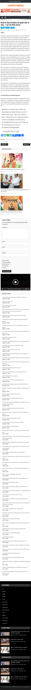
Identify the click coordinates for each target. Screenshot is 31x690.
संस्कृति (3, 594)
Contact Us (4, 623)
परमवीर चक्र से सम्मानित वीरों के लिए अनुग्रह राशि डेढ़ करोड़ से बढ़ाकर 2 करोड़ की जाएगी (16, 457)
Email (3, 247)
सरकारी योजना (4, 604)
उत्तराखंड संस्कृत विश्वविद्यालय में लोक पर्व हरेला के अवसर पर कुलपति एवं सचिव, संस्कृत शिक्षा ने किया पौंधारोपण (16, 503)
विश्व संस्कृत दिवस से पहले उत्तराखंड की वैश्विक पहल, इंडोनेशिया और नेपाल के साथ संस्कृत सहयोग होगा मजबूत (15, 403)
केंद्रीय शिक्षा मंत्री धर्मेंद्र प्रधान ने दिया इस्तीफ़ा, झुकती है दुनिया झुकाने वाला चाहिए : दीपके (15, 469)
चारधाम (3, 599)
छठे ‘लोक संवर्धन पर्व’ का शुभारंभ (7, 537)
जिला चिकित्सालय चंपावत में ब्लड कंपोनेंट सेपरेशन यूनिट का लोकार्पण (14, 315)
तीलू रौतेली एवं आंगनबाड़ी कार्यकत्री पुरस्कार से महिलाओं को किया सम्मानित (15, 384)
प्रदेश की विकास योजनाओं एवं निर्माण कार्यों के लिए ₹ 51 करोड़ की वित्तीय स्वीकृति (16, 490)
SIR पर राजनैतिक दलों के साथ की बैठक (9, 305)
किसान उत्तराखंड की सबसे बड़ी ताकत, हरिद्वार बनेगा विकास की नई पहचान (15, 486)
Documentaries (5, 610)
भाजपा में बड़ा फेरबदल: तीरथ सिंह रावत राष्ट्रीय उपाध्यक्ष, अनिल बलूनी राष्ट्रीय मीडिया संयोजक (15, 332)
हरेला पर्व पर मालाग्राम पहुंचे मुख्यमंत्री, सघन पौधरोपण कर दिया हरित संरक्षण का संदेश (16, 523)
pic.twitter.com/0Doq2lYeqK (10, 127)
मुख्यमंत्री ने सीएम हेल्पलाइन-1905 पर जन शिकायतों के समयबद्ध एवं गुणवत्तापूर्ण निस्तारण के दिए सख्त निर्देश (16, 437)
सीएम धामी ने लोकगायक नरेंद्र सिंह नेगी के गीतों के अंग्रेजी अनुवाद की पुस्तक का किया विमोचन (16, 362)
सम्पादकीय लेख (5, 607)
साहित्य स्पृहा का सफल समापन (7, 301)
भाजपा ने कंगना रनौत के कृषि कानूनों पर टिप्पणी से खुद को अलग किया (12, 169)
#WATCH (4, 109)
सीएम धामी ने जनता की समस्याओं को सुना (9, 337)
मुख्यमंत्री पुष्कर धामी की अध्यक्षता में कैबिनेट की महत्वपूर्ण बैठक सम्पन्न (14, 541)
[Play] (2, 289)
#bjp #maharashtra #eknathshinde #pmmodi (15, 139)
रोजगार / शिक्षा (4, 602)
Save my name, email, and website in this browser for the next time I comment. (6, 264)
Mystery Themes (15, 688)
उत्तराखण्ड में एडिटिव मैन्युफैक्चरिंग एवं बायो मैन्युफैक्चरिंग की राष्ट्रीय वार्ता (14, 567)
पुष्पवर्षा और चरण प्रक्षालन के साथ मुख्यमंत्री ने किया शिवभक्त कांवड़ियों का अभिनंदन (15, 413)
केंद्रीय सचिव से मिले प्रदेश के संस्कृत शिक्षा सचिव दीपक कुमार (13, 557)
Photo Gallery (5, 618)
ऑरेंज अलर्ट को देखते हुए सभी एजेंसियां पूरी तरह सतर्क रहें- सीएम (13, 408)
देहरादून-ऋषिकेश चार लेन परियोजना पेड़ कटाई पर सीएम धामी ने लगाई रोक (15, 498)
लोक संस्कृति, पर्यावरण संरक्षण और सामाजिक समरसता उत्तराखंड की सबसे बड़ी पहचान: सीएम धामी (15, 513)
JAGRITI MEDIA (15, 5)
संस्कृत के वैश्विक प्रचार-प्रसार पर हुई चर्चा (9, 376)
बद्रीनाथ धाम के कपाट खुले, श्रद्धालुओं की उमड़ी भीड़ (27, 144)
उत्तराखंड (7, 27)
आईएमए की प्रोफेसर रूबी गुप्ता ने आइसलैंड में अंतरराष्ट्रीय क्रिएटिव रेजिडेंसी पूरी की (16, 562)
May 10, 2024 (15, 131)
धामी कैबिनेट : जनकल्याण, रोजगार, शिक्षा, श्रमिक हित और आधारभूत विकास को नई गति (15, 389)
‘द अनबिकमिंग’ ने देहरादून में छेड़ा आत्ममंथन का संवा (11, 553)
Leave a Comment (21, 29)
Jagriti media (12, 29)
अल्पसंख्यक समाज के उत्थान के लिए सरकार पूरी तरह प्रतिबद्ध (13, 422)
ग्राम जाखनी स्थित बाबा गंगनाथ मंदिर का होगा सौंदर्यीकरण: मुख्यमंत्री (14, 297)
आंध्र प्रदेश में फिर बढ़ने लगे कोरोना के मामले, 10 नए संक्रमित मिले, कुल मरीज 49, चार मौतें (15, 463)
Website (4, 252)
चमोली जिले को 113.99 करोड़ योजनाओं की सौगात (11, 518)
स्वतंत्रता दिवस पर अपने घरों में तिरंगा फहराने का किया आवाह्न (12, 380)
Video (3, 612)
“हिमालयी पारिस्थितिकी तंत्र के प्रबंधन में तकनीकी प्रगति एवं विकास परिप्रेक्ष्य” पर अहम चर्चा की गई (15, 190)
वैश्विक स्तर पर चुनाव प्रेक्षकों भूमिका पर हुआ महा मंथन (11, 474)
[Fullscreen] (28, 289)
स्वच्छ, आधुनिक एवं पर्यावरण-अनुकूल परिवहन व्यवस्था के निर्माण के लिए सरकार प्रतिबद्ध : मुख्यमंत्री (15, 447)
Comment (4, 227)
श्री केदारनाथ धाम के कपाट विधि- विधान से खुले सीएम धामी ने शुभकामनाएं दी (5, 144)
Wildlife (4, 615)
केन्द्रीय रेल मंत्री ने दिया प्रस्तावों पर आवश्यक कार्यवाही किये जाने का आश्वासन (16, 545)
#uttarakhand (4, 141)
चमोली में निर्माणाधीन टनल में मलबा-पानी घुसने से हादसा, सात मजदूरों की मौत (15, 353)
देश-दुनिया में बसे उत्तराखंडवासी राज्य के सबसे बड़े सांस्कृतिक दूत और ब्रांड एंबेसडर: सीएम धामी (15, 572)
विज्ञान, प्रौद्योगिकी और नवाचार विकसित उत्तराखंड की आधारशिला (13, 452)
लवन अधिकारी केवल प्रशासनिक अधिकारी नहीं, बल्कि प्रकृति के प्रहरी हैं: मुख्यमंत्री (15, 320)
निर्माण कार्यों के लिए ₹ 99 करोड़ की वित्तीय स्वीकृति (11, 532)
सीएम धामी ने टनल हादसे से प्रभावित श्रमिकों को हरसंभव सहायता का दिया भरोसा (16, 357)
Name (4, 241)
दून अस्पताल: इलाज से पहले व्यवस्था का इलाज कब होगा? (12, 494)
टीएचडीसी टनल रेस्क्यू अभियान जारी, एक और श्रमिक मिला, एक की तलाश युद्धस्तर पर (15, 326)
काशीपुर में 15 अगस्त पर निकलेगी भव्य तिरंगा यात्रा (11, 349)
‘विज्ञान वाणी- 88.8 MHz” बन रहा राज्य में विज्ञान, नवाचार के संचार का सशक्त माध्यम (15, 431)
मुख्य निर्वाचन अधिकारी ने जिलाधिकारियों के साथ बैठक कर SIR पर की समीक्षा (15, 442)
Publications (5, 620)
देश (2, 588)
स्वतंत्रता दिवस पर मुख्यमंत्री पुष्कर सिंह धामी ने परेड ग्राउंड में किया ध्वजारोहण (16, 341)
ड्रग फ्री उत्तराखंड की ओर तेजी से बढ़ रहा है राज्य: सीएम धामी (11, 212)
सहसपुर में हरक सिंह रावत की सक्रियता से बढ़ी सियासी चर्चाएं (12, 398)
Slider (3, 27)
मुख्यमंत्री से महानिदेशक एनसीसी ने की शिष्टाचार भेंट (11, 394)
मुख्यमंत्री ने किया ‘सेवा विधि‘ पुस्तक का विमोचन (10, 482)
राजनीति (12, 27)
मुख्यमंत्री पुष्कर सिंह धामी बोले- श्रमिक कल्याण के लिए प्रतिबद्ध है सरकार (14, 478)
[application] (15, 282)
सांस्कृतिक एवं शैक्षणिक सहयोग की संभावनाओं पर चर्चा (11, 367)
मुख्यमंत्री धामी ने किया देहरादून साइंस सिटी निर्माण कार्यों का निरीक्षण (14, 528)
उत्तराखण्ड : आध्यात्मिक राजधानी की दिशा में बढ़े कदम (11, 418)
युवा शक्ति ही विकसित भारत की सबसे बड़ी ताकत (10, 426)
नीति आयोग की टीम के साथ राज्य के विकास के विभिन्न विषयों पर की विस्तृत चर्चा (15, 549)
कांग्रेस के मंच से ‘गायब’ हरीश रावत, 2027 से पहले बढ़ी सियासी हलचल (14, 372)
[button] (15, 282)
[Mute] (26, 289)
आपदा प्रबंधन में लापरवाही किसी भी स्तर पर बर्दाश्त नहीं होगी (12, 508)
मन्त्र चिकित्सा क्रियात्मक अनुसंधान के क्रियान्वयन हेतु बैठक (12, 345)
